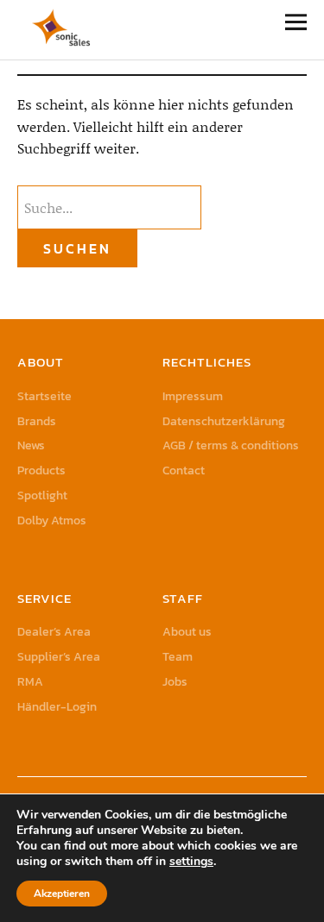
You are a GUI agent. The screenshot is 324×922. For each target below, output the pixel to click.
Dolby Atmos (51, 520)
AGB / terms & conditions (230, 445)
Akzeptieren (62, 893)
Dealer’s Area (54, 632)
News (31, 445)
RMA (30, 682)
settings (191, 861)
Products (41, 470)
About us (187, 632)
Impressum (192, 396)
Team (177, 657)
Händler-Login (57, 707)
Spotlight (42, 495)
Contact (183, 470)
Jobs (174, 682)
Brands (36, 421)
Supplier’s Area (58, 657)
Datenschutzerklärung (223, 421)
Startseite (44, 396)
